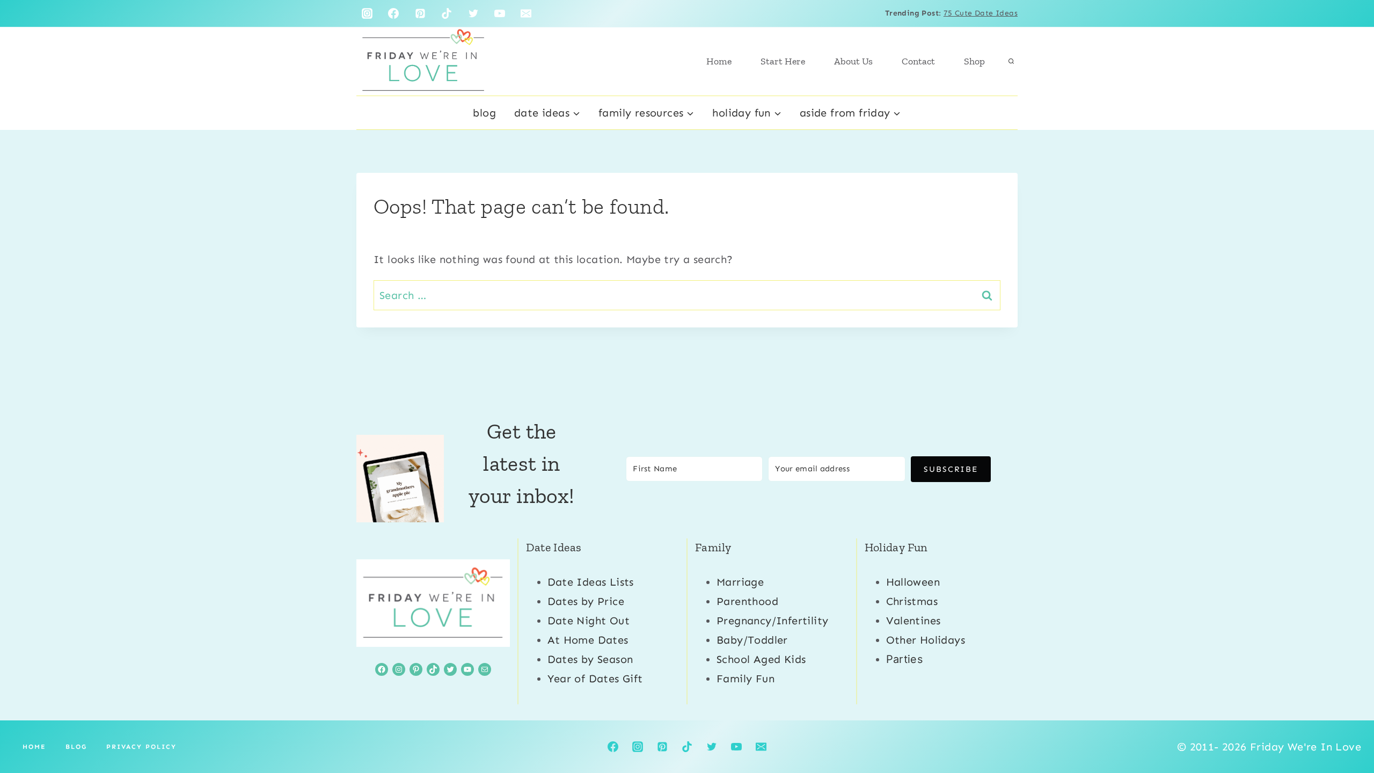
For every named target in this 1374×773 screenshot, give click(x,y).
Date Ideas (554, 547)
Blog (484, 112)
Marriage (740, 581)
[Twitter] (473, 13)
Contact (918, 61)
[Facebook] (393, 13)
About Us (853, 61)
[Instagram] (367, 13)
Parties (904, 659)
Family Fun (745, 678)
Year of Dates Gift (595, 678)
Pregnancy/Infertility (772, 620)
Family (713, 547)
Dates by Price (586, 601)
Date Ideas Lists (590, 581)
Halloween (913, 581)
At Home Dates (587, 639)
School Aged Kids (761, 659)
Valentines (913, 620)
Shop (974, 61)
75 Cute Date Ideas (981, 13)
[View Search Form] (1011, 61)
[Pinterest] (420, 13)
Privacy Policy (141, 746)
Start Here (783, 61)
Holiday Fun (896, 547)
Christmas (912, 601)
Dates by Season (590, 659)
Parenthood (747, 601)
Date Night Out (588, 620)
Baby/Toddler (752, 639)
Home (719, 61)
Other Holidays (926, 639)
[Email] (526, 13)
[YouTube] (499, 13)
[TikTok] (446, 13)
